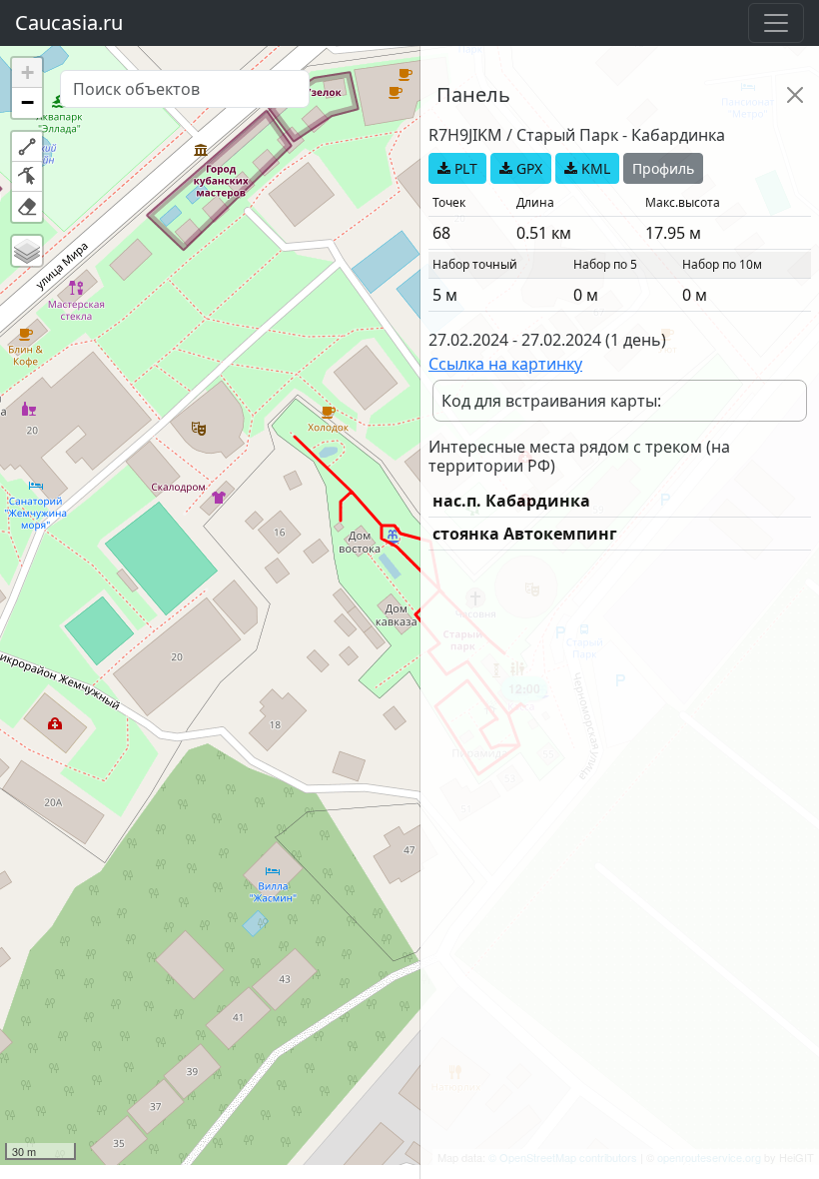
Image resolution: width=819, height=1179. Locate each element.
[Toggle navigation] (776, 23)
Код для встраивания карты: (551, 401)
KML (593, 168)
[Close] (795, 95)
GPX (527, 168)
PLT (463, 168)
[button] (27, 73)
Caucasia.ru (69, 22)
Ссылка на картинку (505, 364)
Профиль (663, 168)
